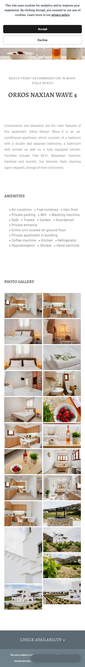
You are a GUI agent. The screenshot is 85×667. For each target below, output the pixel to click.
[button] (56, 658)
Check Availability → (42, 639)
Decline (42, 40)
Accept (42, 29)
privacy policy (60, 15)
